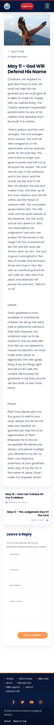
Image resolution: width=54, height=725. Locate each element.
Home (7, 721)
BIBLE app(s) (13, 687)
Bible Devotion (19, 56)
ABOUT (29, 687)
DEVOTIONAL (26, 678)
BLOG (9, 683)
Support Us (27, 6)
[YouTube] (31, 702)
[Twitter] (22, 702)
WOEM (9, 678)
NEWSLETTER (13, 691)
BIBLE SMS (43, 678)
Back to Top (20, 721)
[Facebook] (13, 702)
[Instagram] (40, 702)
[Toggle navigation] (47, 6)
